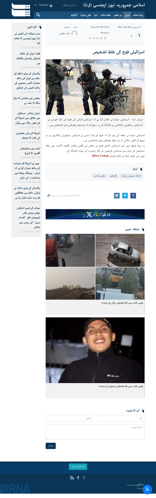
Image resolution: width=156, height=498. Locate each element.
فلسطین (113, 176)
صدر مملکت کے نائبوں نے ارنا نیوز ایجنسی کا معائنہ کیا (27, 39)
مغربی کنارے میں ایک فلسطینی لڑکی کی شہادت (122, 303)
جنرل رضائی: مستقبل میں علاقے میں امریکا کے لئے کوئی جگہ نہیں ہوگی (27, 118)
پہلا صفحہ (138, 15)
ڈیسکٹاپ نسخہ (78, 466)
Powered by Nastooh (136, 487)
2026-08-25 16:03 (29, 107)
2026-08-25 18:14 (29, 92)
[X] (84, 478)
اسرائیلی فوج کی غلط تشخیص (119, 52)
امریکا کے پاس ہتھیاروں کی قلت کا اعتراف (28, 135)
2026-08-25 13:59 (29, 158)
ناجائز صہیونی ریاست (131, 176)
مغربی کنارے (99, 176)
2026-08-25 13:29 (29, 182)
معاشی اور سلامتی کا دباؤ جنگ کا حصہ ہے (27, 100)
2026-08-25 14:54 (29, 142)
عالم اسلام (106, 15)
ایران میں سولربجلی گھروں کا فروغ (30, 151)
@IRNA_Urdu (100, 156)
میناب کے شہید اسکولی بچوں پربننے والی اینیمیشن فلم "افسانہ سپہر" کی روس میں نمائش (28, 218)
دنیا (96, 15)
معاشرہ (66, 27)
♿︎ (147, 488)
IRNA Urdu (114, 5)
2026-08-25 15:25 (29, 127)
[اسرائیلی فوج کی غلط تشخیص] (95, 87)
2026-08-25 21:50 (29, 68)
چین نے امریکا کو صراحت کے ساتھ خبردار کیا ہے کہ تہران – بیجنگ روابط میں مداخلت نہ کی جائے (26, 170)
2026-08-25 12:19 (29, 232)
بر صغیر (118, 15)
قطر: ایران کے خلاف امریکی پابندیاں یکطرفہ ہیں (28, 58)
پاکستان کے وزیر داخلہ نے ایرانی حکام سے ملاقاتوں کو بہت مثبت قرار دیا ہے (27, 193)
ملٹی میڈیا (85, 15)
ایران (127, 15)
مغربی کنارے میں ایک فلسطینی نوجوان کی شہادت (121, 386)
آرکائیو (74, 15)
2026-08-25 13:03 (29, 202)
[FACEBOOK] (78, 478)
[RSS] (72, 478)
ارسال (50, 446)
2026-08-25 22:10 (29, 48)
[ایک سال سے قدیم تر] (95, 267)
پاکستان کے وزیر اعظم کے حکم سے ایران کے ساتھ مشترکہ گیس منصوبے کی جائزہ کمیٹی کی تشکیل (27, 80)
